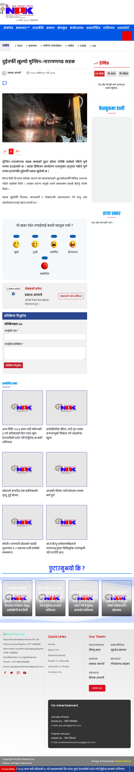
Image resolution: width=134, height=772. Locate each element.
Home (51, 644)
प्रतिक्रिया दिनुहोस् (13, 365)
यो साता (112, 73)
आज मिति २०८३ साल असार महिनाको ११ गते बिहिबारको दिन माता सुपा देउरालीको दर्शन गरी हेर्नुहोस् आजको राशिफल (50, 599)
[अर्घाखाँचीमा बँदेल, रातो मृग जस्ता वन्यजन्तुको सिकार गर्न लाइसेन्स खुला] (66, 407)
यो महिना (123, 73)
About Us (53, 649)
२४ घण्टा (99, 73)
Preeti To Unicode (58, 661)
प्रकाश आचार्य (14, 73)
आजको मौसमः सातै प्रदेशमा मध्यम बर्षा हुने (65, 493)
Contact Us (55, 672)
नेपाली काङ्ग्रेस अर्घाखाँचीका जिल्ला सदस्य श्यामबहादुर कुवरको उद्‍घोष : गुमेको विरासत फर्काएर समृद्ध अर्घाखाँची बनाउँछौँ (17, 599)
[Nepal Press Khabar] (22, 10)
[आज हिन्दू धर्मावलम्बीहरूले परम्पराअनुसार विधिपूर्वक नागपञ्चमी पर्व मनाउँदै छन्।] (66, 522)
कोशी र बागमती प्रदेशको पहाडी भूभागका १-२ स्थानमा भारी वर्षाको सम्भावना (20, 548)
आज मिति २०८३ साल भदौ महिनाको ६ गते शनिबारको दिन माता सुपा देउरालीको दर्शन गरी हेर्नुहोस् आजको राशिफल (22, 436)
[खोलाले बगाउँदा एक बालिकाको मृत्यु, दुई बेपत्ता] (22, 469)
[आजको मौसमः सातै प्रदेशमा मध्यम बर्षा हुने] (66, 469)
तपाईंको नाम (11, 331)
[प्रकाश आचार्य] (4, 73)
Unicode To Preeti (58, 666)
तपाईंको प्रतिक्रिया (14, 344)
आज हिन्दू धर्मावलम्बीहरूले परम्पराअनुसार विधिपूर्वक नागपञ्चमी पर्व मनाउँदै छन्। (65, 548)
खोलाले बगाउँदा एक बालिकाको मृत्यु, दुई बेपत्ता (20, 493)
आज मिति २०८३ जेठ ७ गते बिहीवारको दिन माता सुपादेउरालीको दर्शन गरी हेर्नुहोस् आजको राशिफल (83, 601)
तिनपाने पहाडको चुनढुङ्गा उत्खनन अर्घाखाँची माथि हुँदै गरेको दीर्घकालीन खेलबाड (116, 601)
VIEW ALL (97, 688)
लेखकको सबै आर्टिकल (71, 296)
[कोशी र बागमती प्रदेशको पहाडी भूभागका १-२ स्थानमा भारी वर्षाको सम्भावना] (22, 522)
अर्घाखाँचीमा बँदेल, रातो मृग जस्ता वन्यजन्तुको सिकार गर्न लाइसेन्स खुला (64, 433)
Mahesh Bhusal (123, 761)
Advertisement (57, 655)
